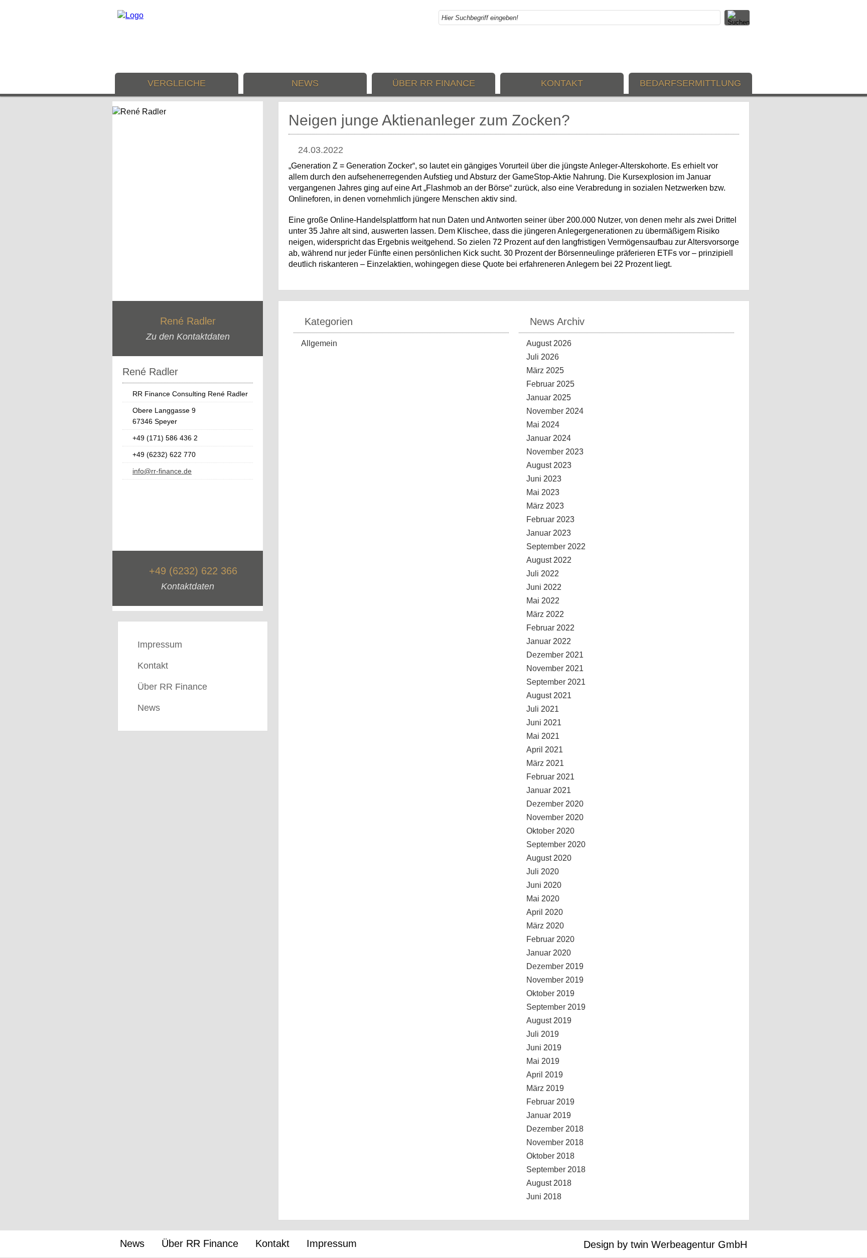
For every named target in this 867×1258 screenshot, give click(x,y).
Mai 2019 (542, 1061)
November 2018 (555, 1142)
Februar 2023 (550, 519)
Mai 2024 (542, 424)
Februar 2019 (550, 1101)
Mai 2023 (542, 492)
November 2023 (555, 451)
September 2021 (556, 682)
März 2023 (545, 506)
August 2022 (548, 560)
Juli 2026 (542, 357)
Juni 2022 (543, 587)
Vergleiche (177, 83)
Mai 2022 (542, 600)
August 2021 (548, 695)
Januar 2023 (548, 533)
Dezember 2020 (555, 804)
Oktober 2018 (550, 1156)
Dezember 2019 (555, 966)
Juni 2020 (543, 885)
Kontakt (562, 83)
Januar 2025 (548, 397)
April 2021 (544, 749)
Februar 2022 (550, 627)
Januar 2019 (548, 1115)
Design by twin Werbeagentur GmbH (665, 1244)
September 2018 (556, 1169)
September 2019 (556, 1007)
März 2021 (545, 763)
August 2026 (548, 343)
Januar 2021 (548, 790)
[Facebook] (701, 50)
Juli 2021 (542, 709)
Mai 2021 (542, 736)
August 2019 (548, 1020)
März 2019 (545, 1088)
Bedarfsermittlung (690, 83)
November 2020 (555, 817)
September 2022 (556, 546)
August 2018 (548, 1183)
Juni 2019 (543, 1047)
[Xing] (742, 50)
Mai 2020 (542, 898)
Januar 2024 (548, 438)
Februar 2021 (550, 776)
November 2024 (555, 411)
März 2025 (545, 370)
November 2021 (555, 668)
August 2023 (548, 465)
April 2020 (544, 912)
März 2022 (545, 614)
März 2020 (545, 925)
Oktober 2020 (550, 831)
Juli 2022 (542, 573)
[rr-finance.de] (130, 15)
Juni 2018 (543, 1196)
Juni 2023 (543, 479)
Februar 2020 (550, 939)
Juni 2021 (543, 722)
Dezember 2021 (555, 655)
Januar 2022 (548, 641)
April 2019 (544, 1074)
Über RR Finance (433, 83)
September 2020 (556, 844)
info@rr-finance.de (162, 471)
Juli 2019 (542, 1034)
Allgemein (319, 343)
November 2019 (555, 980)
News (305, 83)
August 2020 (548, 858)
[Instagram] (722, 50)
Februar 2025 (550, 384)
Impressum (159, 645)
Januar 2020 (548, 953)
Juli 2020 (542, 871)
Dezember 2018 (555, 1129)
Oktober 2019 (550, 993)
